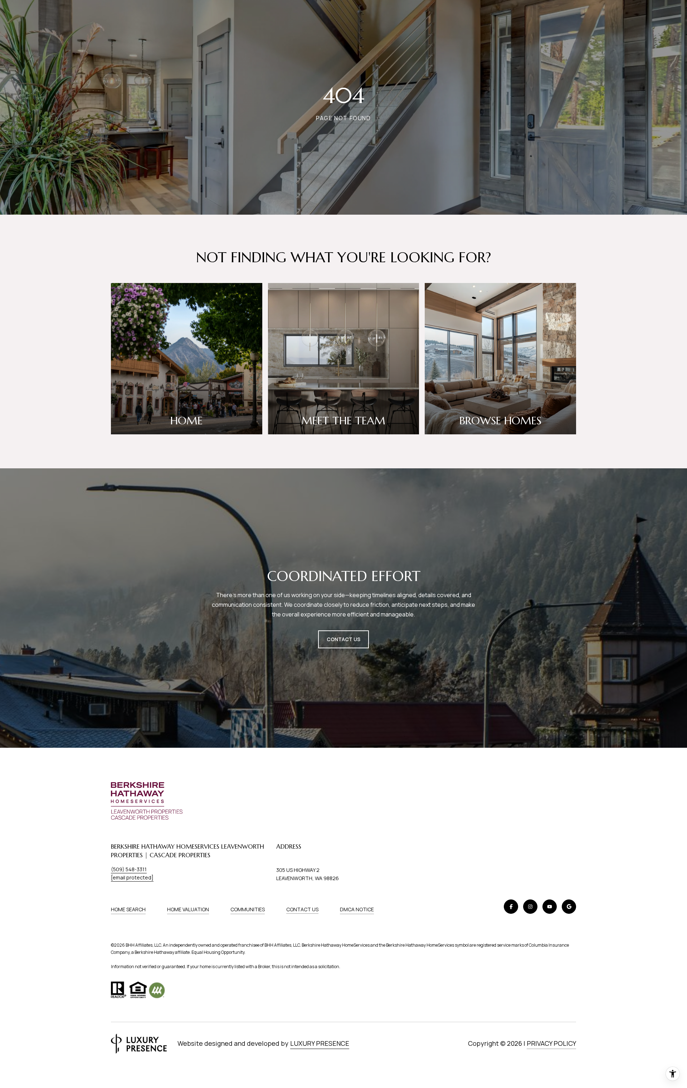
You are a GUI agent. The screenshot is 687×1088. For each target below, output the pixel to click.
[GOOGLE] (569, 906)
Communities (247, 909)
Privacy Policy (551, 1043)
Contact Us (302, 909)
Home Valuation (188, 909)
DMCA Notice (357, 909)
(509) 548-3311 (129, 869)
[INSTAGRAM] (530, 906)
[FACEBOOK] (511, 906)
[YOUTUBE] (549, 906)
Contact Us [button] (343, 639)
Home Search (128, 909)
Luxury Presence (319, 1043)
